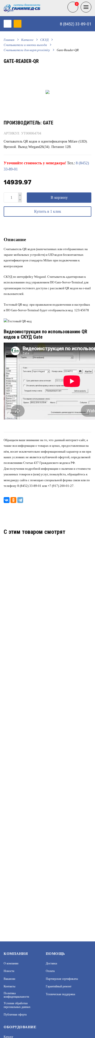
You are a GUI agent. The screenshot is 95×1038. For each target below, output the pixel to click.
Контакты (9, 986)
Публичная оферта (15, 1014)
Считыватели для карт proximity (27, 50)
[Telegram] (20, 500)
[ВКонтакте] (7, 500)
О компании (11, 963)
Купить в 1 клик (47, 211)
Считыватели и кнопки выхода (25, 45)
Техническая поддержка (60, 994)
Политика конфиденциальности (16, 995)
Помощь (55, 954)
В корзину (59, 197)
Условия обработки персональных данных (17, 1005)
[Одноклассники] (13, 500)
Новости (9, 971)
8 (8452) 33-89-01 (75, 24)
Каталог (27, 40)
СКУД (44, 40)
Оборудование (20, 1027)
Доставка (51, 963)
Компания (16, 954)
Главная (9, 40)
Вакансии (9, 979)
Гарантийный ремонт (58, 986)
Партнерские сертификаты (62, 979)
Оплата (50, 971)
